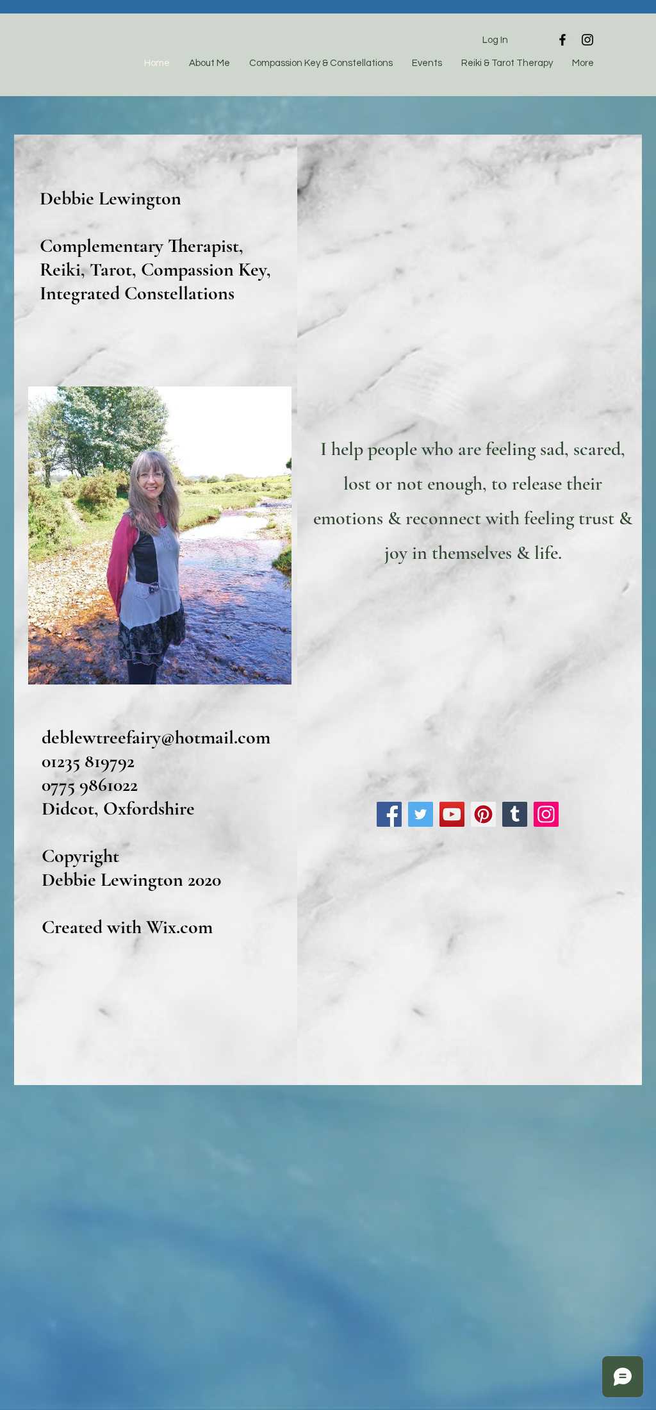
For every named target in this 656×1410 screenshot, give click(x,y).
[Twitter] (420, 814)
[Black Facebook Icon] (562, 39)
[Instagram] (546, 814)
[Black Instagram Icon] (587, 39)
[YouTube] (451, 814)
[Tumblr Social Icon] (514, 814)
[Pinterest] (483, 814)
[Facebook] (389, 814)
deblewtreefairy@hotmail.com (156, 737)
